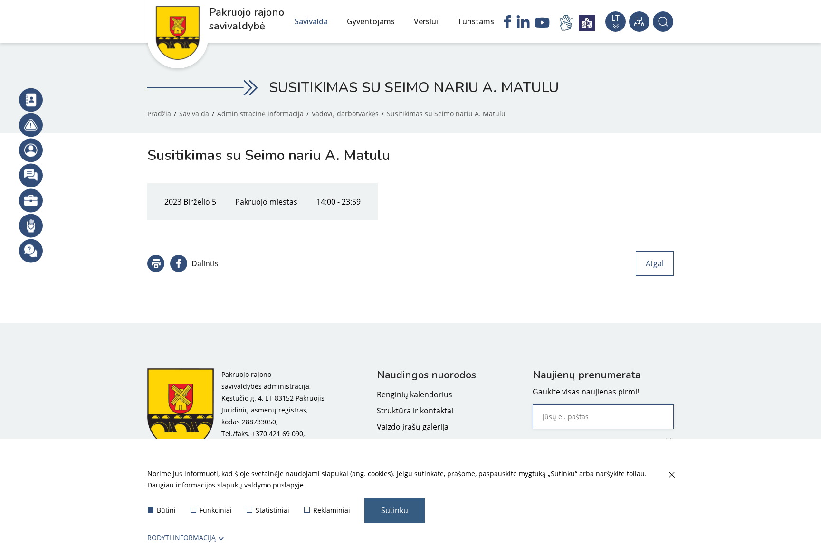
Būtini (166, 510)
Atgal (655, 263)
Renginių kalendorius (414, 394)
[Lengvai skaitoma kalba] (587, 23)
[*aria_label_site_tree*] (639, 21)
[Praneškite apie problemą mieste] (31, 125)
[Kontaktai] (31, 100)
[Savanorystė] (31, 225)
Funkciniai (216, 510)
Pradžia (159, 113)
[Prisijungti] (31, 150)
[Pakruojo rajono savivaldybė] (180, 409)
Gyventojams (371, 21)
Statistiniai (272, 510)
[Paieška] (663, 21)
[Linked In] (523, 22)
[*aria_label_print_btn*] (155, 263)
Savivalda (311, 21)
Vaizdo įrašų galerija (413, 427)
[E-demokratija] (31, 200)
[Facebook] (507, 22)
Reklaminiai (331, 510)
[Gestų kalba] (568, 23)
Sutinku (394, 510)
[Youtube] (542, 23)
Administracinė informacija (260, 113)
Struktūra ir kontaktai (415, 410)
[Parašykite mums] (31, 175)
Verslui (426, 21)
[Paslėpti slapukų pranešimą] (671, 475)
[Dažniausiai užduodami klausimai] (31, 250)
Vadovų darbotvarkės (345, 113)
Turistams (475, 21)
